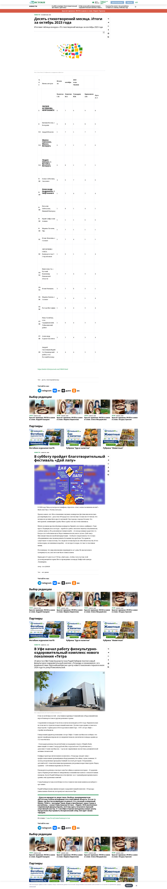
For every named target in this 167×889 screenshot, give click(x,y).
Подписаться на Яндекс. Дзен (104, 2)
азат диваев (45, 572)
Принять (129, 885)
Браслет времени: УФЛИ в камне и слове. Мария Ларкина (83, 11)
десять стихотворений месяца (50, 380)
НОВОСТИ (33, 6)
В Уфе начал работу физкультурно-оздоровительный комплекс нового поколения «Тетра (90, 6)
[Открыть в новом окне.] (45, 391)
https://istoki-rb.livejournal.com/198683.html (53, 369)
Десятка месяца (117, 2)
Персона (129, 2)
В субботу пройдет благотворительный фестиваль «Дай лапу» (64, 6)
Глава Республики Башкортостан (58, 818)
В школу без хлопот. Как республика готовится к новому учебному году (117, 6)
